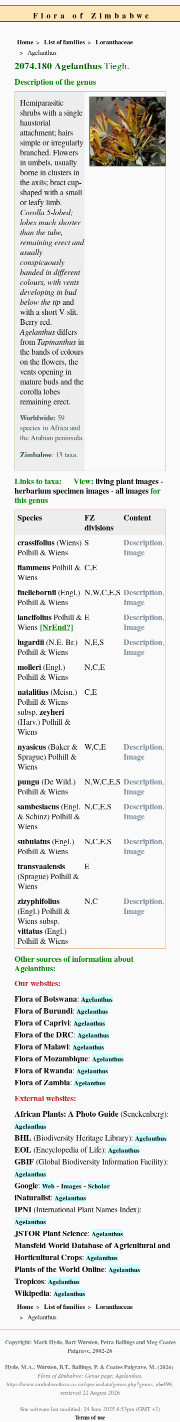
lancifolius (35, 617)
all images (132, 490)
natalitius (33, 691)
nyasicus (32, 746)
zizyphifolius (39, 900)
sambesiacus (38, 806)
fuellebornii (37, 592)
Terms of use (90, 1417)
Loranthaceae (114, 41)
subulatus (34, 841)
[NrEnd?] (56, 627)
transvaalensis (41, 866)
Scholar (99, 1185)
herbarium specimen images (61, 490)
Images (71, 1185)
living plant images (127, 481)
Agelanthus (96, 999)
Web (48, 1185)
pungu (29, 781)
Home (25, 41)
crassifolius (36, 542)
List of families (64, 41)
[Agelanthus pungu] (128, 130)
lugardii (31, 641)
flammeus (34, 567)
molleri (29, 666)
